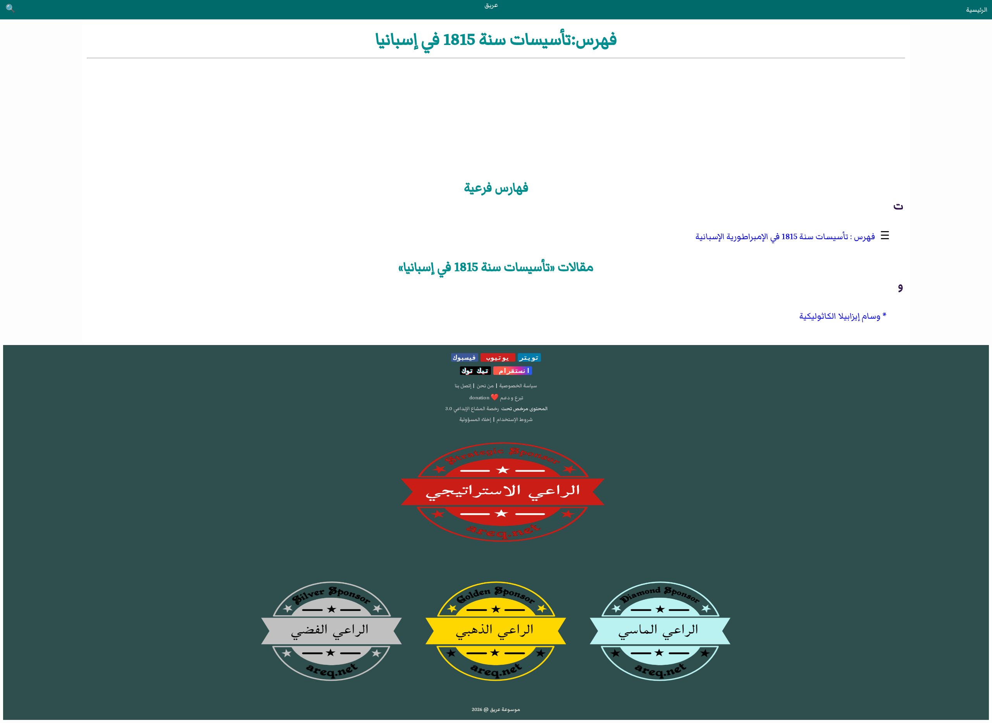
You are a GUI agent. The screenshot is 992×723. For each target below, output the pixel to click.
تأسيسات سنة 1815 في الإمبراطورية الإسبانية (772, 236)
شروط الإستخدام (514, 419)
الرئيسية (976, 10)
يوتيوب (497, 357)
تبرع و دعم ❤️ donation (496, 398)
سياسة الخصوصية (518, 386)
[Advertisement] (496, 118)
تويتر (529, 357)
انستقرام (512, 370)
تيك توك (475, 370)
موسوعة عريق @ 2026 (496, 709)
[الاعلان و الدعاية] (496, 492)
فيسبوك (464, 357)
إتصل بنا (463, 386)
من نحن (485, 386)
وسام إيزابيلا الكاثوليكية (839, 316)
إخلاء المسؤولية (475, 419)
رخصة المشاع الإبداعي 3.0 (472, 408)
